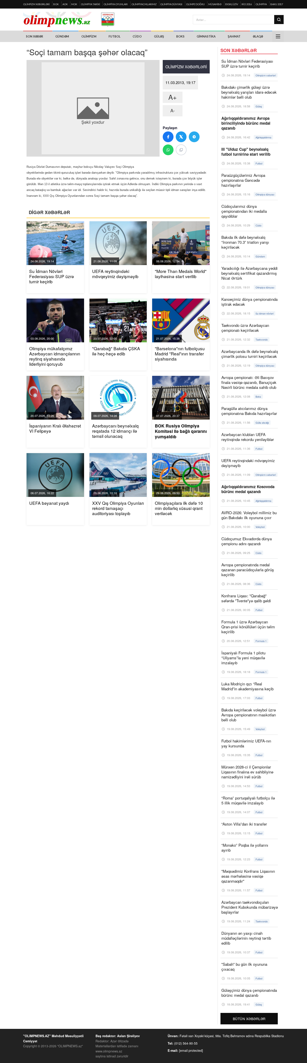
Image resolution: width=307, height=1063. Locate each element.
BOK (56, 4)
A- (172, 110)
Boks (180, 36)
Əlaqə (258, 36)
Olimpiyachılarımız (144, 4)
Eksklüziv (231, 4)
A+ (172, 97)
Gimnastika (206, 36)
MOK (74, 4)
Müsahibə (214, 4)
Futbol (114, 36)
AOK (65, 4)
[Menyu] (278, 36)
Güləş (159, 36)
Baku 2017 (276, 4)
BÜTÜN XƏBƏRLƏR (249, 1018)
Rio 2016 (247, 4)
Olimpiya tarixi (90, 4)
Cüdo (137, 36)
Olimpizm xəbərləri (36, 4)
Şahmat (234, 36)
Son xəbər (34, 36)
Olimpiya (261, 4)
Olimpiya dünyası (171, 4)
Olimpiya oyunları (116, 4)
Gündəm (62, 36)
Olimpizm (88, 36)
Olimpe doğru (195, 4)
